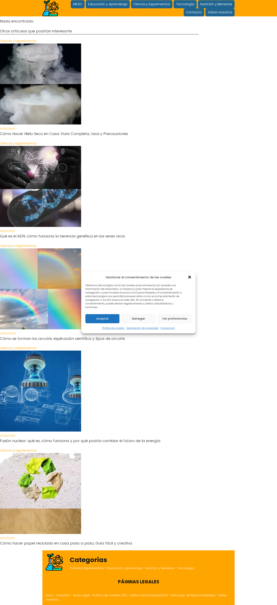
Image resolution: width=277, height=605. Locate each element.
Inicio (49, 595)
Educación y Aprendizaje (107, 4)
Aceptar (102, 318)
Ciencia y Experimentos (151, 4)
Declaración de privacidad (143, 328)
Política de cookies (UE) (109, 595)
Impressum (168, 328)
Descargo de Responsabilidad (193, 595)
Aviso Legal (81, 595)
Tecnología (185, 4)
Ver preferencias (174, 318)
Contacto (194, 12)
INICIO (77, 4)
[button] (190, 277)
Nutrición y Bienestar (216, 4)
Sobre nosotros (220, 12)
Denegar (138, 318)
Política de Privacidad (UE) (149, 595)
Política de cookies (113, 328)
